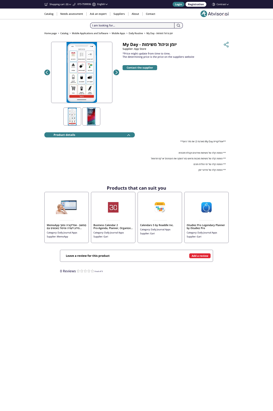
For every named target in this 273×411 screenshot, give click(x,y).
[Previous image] (47, 72)
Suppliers (119, 14)
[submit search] (178, 25)
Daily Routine (136, 33)
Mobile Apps (118, 33)
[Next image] (116, 72)
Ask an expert (98, 14)
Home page (50, 33)
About (135, 14)
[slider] (86, 271)
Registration (196, 4)
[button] (57, 4)
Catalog (48, 14)
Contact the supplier (140, 67)
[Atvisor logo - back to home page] (214, 14)
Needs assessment (71, 14)
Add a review (200, 255)
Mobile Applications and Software (90, 33)
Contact (150, 14)
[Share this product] (226, 44)
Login (178, 4)
